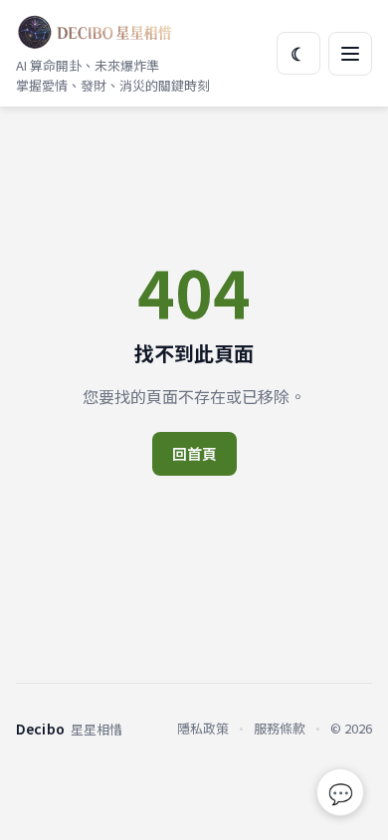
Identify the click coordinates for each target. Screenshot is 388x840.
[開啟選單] (350, 54)
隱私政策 (203, 728)
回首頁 (194, 453)
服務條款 (279, 728)
